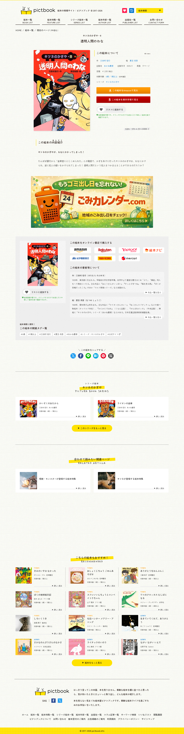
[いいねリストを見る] (124, 10)
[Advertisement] (92, 524)
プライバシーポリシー (128, 719)
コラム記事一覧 (111, 714)
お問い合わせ (156, 20)
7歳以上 (114, 76)
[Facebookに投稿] (80, 356)
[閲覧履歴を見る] (131, 10)
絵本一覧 (27, 20)
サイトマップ (148, 719)
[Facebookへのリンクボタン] (53, 700)
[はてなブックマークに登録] (95, 356)
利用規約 (111, 719)
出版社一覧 (130, 20)
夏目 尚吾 (134, 60)
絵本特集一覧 (53, 20)
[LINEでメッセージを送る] (88, 356)
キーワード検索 (128, 714)
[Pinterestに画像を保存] (103, 356)
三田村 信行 (105, 60)
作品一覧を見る (154, 292)
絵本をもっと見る (93, 662)
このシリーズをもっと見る (93, 428)
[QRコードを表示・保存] (111, 356)
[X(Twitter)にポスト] (73, 356)
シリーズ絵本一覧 (79, 20)
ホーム (25, 714)
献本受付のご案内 (77, 719)
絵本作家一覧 (104, 20)
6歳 (107, 76)
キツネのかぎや (112, 82)
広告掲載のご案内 (96, 719)
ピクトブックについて (40, 719)
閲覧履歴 (157, 714)
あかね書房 (108, 65)
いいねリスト (144, 714)
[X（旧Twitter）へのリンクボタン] (60, 700)
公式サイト (113, 334)
